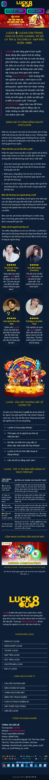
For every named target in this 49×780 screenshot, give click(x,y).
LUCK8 (9, 51)
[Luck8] (24, 4)
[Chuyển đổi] (5, 427)
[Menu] (4, 4)
